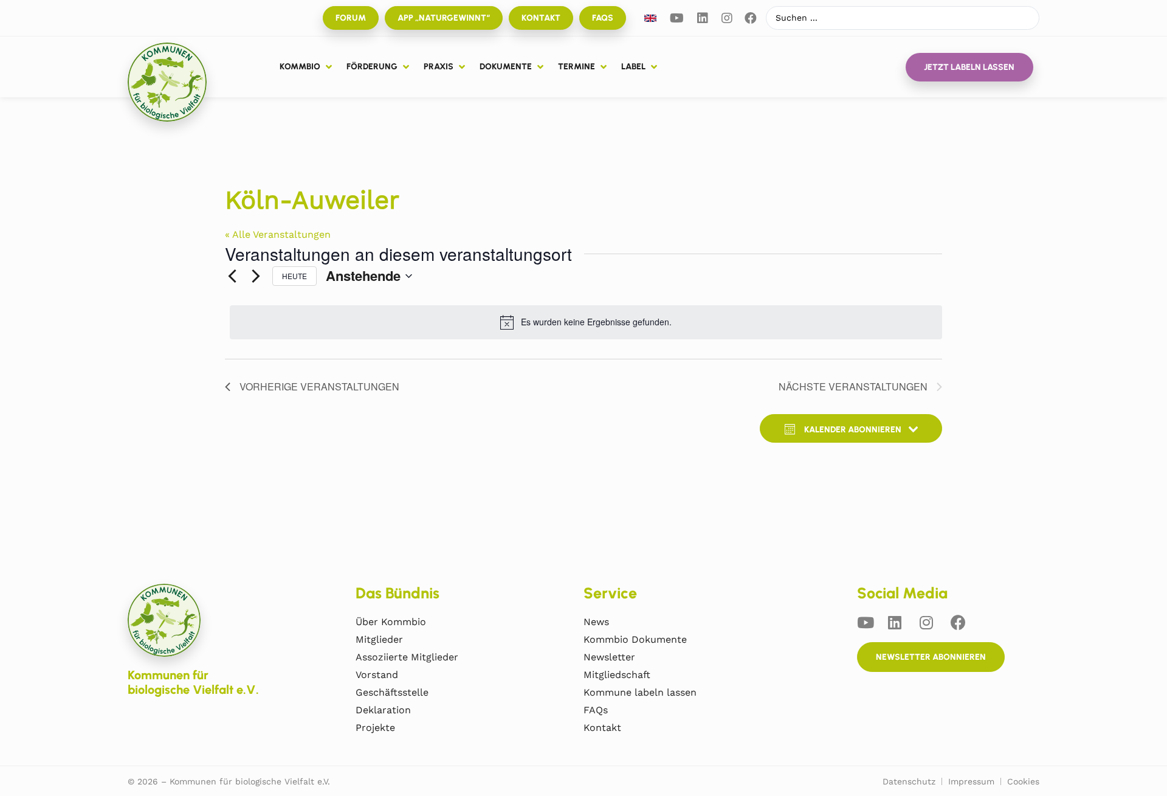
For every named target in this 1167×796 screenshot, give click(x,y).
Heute (294, 276)
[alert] (586, 322)
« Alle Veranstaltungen (278, 234)
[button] (307, 67)
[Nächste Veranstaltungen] (256, 276)
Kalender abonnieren (852, 429)
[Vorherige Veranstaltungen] (232, 276)
